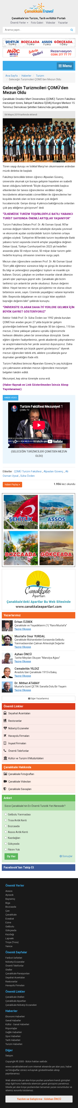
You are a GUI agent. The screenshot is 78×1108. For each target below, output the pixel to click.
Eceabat (9, 918)
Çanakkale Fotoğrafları (21, 774)
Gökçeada (13, 843)
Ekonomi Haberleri (15, 1016)
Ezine (8, 922)
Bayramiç (10, 899)
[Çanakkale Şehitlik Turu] (39, 42)
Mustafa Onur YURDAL (30, 636)
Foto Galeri (37, 22)
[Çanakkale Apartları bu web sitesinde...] (38, 590)
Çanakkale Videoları (19, 781)
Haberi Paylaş (12, 484)
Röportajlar (11, 1028)
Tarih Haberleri (12, 1040)
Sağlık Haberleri (13, 1032)
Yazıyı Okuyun (23, 629)
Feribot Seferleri (13, 957)
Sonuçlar (67, 856)
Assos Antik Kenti (18, 832)
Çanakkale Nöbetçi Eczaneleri (21, 1005)
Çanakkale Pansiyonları (17, 973)
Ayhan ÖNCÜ (23, 654)
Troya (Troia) (12, 942)
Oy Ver (11, 856)
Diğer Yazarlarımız (39, 698)
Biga (7, 903)
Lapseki (9, 938)
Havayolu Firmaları (18, 735)
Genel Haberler (13, 1020)
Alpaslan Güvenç (53, 471)
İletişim (9, 1055)
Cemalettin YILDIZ (27, 668)
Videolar (50, 22)
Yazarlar (63, 22)
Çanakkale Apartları (15, 1001)
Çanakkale (11, 914)
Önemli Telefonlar (18, 750)
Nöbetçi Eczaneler (18, 728)
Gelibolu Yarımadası (19, 814)
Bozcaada (14, 826)
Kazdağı (9, 934)
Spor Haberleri (12, 1036)
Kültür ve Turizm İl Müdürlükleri (26, 758)
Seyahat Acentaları (19, 713)
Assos (8, 891)
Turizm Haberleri (13, 1044)
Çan (7, 910)
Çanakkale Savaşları (19, 789)
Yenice (8, 946)
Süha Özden (27, 475)
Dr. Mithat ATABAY (27, 683)
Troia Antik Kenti (17, 820)
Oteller (8, 969)
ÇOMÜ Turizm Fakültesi (28, 471)
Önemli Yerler (18, 22)
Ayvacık (9, 894)
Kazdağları (14, 837)
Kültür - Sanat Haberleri (17, 1024)
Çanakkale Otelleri (14, 997)
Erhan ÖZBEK (23, 622)
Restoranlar (15, 720)
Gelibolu (9, 926)
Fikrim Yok (14, 849)
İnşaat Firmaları (17, 743)
